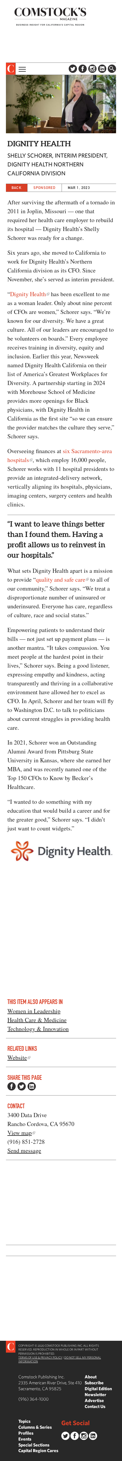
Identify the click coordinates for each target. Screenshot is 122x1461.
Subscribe (94, 1382)
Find (112, 69)
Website (17, 1057)
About (91, 1376)
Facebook (82, 69)
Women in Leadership (33, 1011)
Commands (4, 1456)
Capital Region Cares (38, 1450)
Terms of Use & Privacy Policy (40, 1357)
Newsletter (95, 1394)
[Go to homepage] (50, 16)
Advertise (94, 1400)
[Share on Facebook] (11, 1086)
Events (24, 1438)
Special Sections (33, 1444)
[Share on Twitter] (21, 1086)
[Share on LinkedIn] (32, 1086)
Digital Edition (98, 1388)
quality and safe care (60, 579)
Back (17, 187)
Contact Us (95, 1406)
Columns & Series (35, 1427)
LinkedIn (102, 69)
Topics (24, 1421)
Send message (24, 1150)
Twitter (73, 69)
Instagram (92, 69)
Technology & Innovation (38, 1029)
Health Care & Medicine (37, 1020)
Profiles (25, 1433)
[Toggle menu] (22, 69)
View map (19, 1133)
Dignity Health (28, 294)
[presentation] (11, 69)
